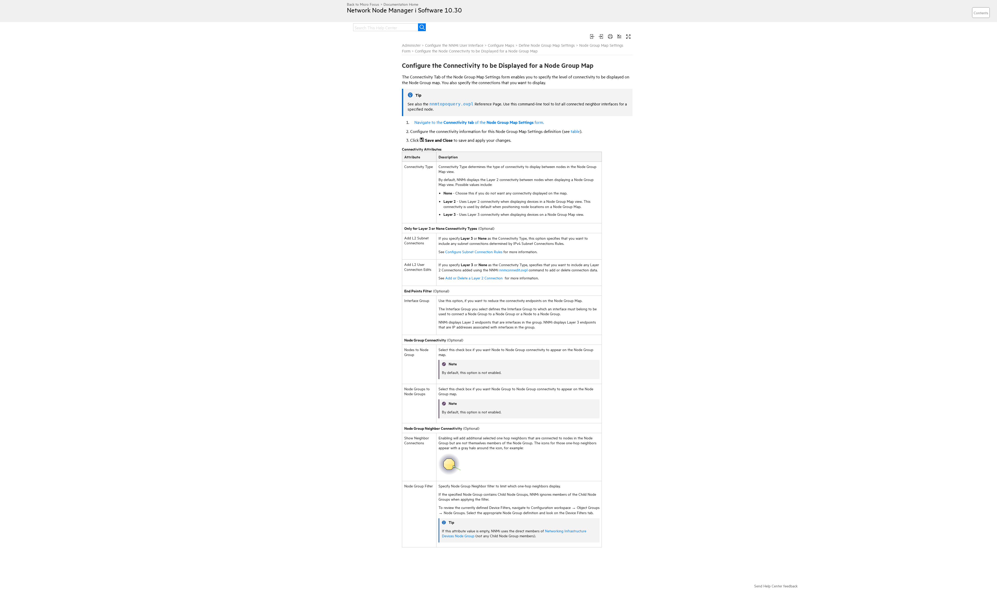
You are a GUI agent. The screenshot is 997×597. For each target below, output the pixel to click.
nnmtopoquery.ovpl (451, 104)
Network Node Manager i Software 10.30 (404, 10)
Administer (411, 45)
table (575, 131)
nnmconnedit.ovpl (513, 269)
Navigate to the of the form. (479, 122)
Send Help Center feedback (776, 585)
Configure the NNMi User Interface (454, 45)
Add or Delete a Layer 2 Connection (474, 277)
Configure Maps (501, 45)
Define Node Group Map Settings (547, 45)
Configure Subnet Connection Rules (473, 251)
